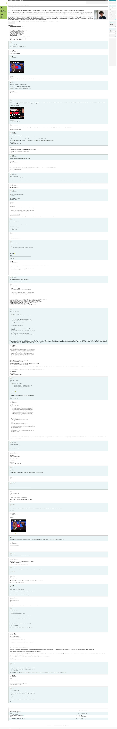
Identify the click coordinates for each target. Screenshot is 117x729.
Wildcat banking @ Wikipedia (13, 199)
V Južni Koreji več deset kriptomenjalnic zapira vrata (16, 38)
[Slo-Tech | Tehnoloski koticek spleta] (5, 3)
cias (12, 542)
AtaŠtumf (13, 576)
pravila (2, 17)
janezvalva (13, 558)
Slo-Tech (9, 10)
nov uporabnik (111, 16)
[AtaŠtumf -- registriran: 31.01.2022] (11, 577)
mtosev (13, 81)
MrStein (10, 243)
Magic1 (13, 687)
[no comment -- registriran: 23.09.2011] (11, 442)
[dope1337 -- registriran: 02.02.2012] (11, 676)
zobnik (14, 572)
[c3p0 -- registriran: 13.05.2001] (11, 77)
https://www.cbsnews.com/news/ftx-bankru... (15, 456)
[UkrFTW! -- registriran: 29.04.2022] (11, 57)
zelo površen (28, 18)
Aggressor (11, 713)
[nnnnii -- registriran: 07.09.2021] (11, 478)
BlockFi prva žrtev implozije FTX (14, 34)
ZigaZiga (13, 513)
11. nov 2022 (13, 8)
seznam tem (111, 24)
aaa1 (12, 100)
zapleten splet (38, 17)
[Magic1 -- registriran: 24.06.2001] (11, 688)
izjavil (17, 176)
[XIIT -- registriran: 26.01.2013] (11, 262)
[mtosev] (11, 82)
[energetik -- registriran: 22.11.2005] (11, 505)
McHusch (11, 710)
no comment (14, 441)
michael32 (13, 553)
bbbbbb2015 (14, 284)
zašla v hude (26, 10)
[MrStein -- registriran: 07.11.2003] (11, 219)
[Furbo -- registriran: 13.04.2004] (11, 147)
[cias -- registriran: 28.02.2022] (11, 543)
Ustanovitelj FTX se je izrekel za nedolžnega (15, 29)
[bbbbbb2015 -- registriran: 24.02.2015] (11, 285)
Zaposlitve (2, 14)
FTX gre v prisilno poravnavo (13, 35)
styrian (13, 155)
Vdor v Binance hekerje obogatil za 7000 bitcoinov (16, 39)
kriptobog (13, 184)
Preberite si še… (10, 25)
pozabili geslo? (111, 17)
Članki (1, 12)
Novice (1, 7)
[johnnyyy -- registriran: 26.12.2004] (11, 663)
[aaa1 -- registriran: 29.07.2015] (11, 100)
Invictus (13, 91)
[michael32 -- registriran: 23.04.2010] (11, 553)
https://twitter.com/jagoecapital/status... (14, 545)
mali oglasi (2, 10)
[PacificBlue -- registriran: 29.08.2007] (11, 125)
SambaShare (14, 597)
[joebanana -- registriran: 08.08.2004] (11, 133)
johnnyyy (13, 663)
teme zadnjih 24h (3, 11)
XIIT (12, 261)
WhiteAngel (82, 715)
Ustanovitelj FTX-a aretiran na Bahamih (15, 32)
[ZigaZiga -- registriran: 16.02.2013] (11, 514)
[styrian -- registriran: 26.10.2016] (11, 156)
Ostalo (1, 16)
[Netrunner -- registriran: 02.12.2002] (11, 277)
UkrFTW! (13, 56)
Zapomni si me (112, 11)
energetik (13, 504)
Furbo (13, 146)
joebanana (13, 132)
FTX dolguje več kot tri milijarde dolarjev (15, 33)
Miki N (13, 50)
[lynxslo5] (11, 537)
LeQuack (13, 490)
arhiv (2, 8)
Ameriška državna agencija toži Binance (15, 28)
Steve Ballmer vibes (12, 533)
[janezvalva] (11, 559)
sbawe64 (13, 452)
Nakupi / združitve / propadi (18, 711)
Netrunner (13, 276)
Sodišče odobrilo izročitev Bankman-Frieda (15, 31)
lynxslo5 (13, 536)
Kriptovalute (19, 8)
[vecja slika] (15, 549)
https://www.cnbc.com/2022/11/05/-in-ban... (15, 215)
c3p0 (12, 76)
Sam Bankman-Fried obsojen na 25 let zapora (15, 26)
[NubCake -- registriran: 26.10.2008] (11, 467)
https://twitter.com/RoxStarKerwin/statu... (14, 273)
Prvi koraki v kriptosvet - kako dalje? (15, 715)
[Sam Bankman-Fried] (101, 14)
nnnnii (13, 477)
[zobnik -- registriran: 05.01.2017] (11, 567)
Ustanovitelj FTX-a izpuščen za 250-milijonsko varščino (17, 30)
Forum (1, 9)
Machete (82, 718)
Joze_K (11, 716)
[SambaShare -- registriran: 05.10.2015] (11, 598)
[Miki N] (11, 51)
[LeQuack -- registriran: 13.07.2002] (11, 491)
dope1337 (13, 675)
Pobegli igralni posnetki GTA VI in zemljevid (17, 0)
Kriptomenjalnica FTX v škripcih (14, 7)
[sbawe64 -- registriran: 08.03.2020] (11, 453)
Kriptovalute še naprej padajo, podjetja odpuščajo (16, 37)
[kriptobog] (11, 185)
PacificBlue (11, 266)
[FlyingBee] (11, 42)
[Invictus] (11, 92)
